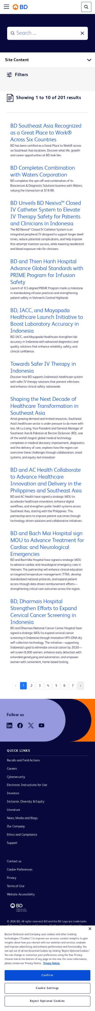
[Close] (90, 928)
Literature (13, 809)
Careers (12, 768)
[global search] (86, 7)
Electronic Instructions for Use (27, 785)
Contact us (14, 861)
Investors (13, 793)
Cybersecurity (16, 777)
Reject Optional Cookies (47, 1001)
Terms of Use (15, 886)
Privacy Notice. (51, 963)
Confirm (47, 975)
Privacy (12, 878)
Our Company (16, 826)
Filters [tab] (21, 75)
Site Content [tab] (17, 60)
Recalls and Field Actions (23, 760)
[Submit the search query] (12, 33)
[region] (47, 968)
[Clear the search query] (82, 33)
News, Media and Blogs (22, 818)
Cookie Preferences (19, 869)
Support (12, 843)
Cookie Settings (47, 988)
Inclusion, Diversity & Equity (26, 801)
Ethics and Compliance (22, 834)
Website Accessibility (21, 894)
